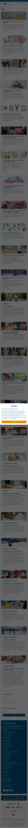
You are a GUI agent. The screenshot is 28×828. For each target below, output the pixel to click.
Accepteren (14, 422)
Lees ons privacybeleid (18, 412)
